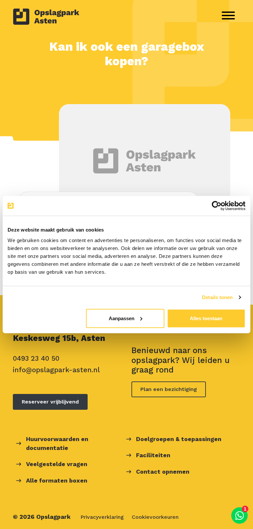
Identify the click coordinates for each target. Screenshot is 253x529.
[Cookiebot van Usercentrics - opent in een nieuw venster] (216, 206)
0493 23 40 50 (36, 358)
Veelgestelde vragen (56, 463)
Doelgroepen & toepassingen (178, 438)
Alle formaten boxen (56, 480)
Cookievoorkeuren (155, 517)
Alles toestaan (206, 318)
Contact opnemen (162, 471)
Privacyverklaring (102, 517)
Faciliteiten (153, 455)
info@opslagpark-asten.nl (56, 370)
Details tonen (217, 297)
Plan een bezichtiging (168, 389)
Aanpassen (121, 318)
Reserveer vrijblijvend (50, 402)
